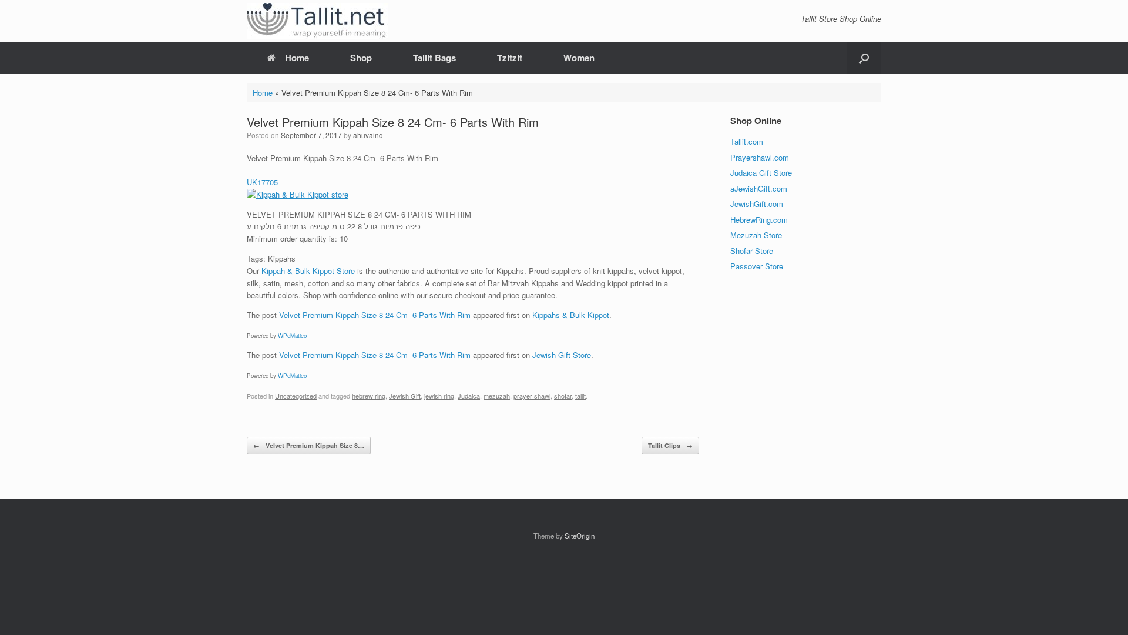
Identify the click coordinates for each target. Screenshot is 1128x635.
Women (579, 57)
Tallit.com (746, 141)
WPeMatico (292, 336)
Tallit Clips (670, 445)
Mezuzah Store (756, 234)
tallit (580, 395)
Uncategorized (296, 395)
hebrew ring (368, 395)
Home (297, 57)
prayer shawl (531, 395)
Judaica (469, 395)
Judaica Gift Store (761, 172)
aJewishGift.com (758, 188)
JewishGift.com (756, 203)
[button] (864, 58)
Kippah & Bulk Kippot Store (308, 270)
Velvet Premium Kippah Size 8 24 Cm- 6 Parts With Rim (375, 314)
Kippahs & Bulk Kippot (570, 314)
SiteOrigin (580, 535)
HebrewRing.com (759, 219)
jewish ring (439, 395)
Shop (361, 57)
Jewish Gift (405, 395)
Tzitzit (509, 57)
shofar (563, 395)
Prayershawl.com (759, 157)
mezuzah (497, 395)
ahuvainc (367, 135)
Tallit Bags (434, 57)
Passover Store (756, 266)
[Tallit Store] (317, 21)
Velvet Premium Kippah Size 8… (308, 445)
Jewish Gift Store (561, 354)
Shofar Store (751, 250)
